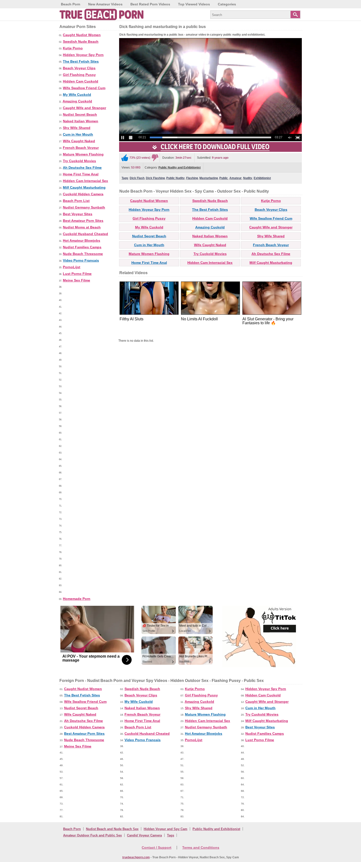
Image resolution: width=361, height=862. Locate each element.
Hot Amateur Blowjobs (81, 240)
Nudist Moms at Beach (82, 227)
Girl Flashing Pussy (79, 75)
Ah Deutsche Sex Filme (82, 168)
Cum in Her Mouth (78, 134)
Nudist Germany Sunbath (84, 207)
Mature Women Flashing (83, 154)
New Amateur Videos (105, 4)
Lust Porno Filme (77, 274)
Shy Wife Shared (76, 128)
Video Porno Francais (81, 260)
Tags (125, 178)
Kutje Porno (73, 48)
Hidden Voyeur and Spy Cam (165, 829)
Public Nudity (175, 178)
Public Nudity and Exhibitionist (179, 167)
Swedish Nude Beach (80, 41)
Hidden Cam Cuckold (80, 81)
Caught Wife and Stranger (84, 108)
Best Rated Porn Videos (150, 4)
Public (223, 178)
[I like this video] (124, 157)
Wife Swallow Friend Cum (84, 88)
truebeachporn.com (136, 857)
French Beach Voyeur (81, 148)
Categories (227, 4)
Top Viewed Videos (194, 4)
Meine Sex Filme (76, 280)
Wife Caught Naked (79, 141)
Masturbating (208, 178)
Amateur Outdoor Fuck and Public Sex (92, 835)
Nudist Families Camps (82, 247)
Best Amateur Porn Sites (83, 221)
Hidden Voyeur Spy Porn (83, 55)
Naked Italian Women (80, 121)
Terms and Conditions (200, 847)
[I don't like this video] (155, 157)
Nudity (247, 178)
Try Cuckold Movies (79, 161)
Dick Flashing (155, 178)
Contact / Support (156, 847)
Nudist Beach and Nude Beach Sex (112, 829)
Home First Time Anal (80, 174)
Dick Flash (137, 178)
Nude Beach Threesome (83, 254)
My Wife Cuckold (77, 95)
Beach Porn (70, 4)
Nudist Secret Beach (80, 114)
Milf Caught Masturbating (84, 187)
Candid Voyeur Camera (144, 835)
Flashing (192, 178)
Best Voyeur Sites (77, 214)
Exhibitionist (262, 178)
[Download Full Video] (210, 151)
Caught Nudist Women (82, 35)
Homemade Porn (76, 599)
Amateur (235, 178)
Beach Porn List (76, 201)
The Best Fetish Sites (81, 61)
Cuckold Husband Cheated (85, 234)
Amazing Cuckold (77, 101)
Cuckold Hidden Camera (83, 194)
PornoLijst (71, 267)
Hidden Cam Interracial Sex (85, 181)
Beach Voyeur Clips (79, 68)
